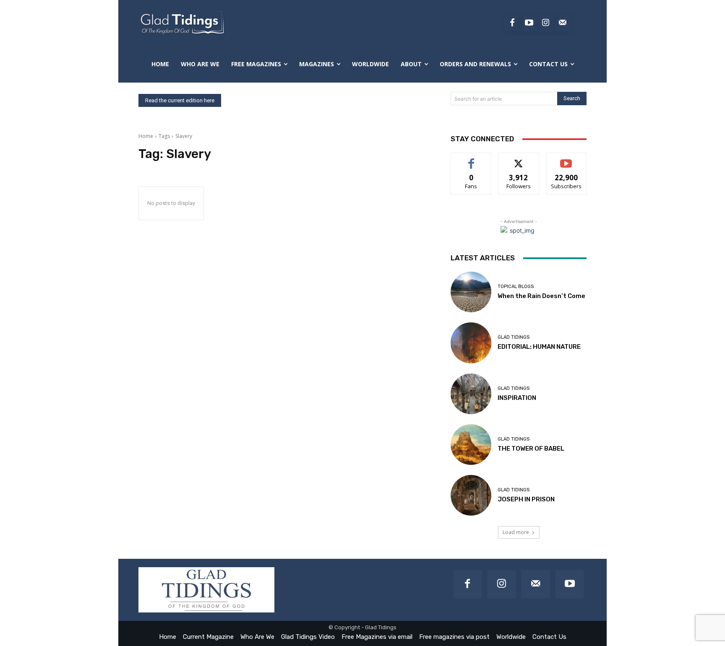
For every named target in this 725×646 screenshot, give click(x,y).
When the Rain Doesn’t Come (541, 296)
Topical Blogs (516, 286)
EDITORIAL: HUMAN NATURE (539, 346)
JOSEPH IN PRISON (526, 499)
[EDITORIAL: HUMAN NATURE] (471, 342)
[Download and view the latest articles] (181, 22)
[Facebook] (512, 23)
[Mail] (536, 584)
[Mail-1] (562, 23)
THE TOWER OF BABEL (531, 448)
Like (471, 159)
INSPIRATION (517, 398)
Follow (519, 159)
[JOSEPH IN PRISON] (471, 495)
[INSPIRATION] (471, 394)
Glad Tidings (513, 337)
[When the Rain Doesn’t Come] (471, 292)
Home (145, 136)
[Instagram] (545, 23)
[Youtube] (529, 23)
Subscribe (566, 159)
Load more (516, 532)
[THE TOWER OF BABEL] (471, 444)
